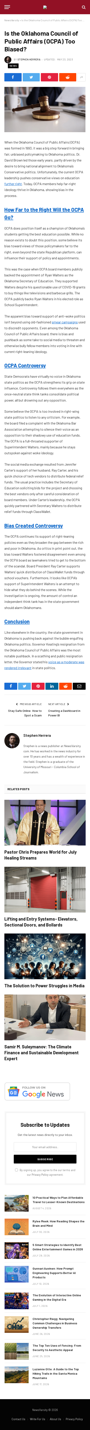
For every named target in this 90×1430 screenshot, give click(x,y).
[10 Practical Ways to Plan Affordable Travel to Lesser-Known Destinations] (17, 1203)
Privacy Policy (40, 1174)
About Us (55, 1419)
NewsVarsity (11, 20)
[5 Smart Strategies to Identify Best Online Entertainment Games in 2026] (17, 1250)
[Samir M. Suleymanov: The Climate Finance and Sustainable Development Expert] (45, 1017)
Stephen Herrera (28, 59)
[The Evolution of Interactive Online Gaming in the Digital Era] (17, 1301)
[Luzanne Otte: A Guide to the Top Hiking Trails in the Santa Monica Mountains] (17, 1375)
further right (13, 184)
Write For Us (37, 1419)
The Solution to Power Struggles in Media (44, 985)
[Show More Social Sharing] (81, 77)
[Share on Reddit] (67, 77)
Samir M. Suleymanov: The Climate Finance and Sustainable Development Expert (41, 1052)
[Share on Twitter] (31, 77)
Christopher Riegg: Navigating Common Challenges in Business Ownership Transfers (55, 1323)
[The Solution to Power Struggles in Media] (45, 956)
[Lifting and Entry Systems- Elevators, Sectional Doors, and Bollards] (45, 889)
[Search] (83, 7)
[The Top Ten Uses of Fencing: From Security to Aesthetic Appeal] (17, 1351)
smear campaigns (65, 322)
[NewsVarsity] (45, 7)
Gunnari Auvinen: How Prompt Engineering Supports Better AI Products (54, 1273)
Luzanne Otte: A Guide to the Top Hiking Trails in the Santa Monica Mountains (56, 1373)
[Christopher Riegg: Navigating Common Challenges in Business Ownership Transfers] (17, 1324)
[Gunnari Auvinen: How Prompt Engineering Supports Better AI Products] (17, 1274)
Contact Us (18, 1419)
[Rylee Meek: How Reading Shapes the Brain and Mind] (17, 1227)
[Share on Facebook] (13, 77)
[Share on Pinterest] (49, 77)
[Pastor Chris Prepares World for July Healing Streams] (45, 823)
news (13, 65)
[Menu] (7, 7)
